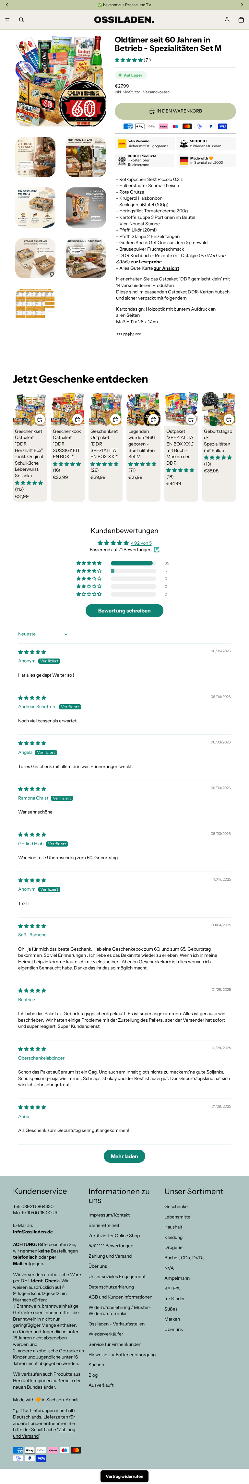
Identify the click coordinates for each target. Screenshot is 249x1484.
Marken (172, 1319)
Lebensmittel (177, 1216)
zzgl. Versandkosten (152, 91)
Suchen (96, 1365)
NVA (169, 1268)
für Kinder (174, 1298)
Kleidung (173, 1237)
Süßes (171, 1309)
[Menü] (7, 19)
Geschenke (176, 1206)
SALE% (172, 1288)
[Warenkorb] (241, 20)
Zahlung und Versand (110, 1256)
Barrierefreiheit (104, 1225)
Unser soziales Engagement (117, 1276)
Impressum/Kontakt (109, 1215)
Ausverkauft (101, 1385)
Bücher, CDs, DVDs (184, 1258)
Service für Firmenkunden (115, 1344)
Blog (93, 1375)
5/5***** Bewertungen (111, 1246)
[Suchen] (21, 20)
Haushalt (173, 1227)
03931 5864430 (37, 1206)
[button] (129, 60)
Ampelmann (177, 1278)
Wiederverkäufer (106, 1334)
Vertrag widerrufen (124, 1476)
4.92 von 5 (141, 543)
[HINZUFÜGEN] (40, 419)
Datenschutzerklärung (111, 1286)
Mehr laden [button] (124, 1156)
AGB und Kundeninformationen (120, 1297)
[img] (32, 652)
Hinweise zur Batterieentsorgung (122, 1354)
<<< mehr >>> (128, 334)
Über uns (98, 1266)
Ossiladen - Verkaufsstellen (117, 1324)
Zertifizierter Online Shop (114, 1235)
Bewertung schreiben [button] (124, 610)
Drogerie (173, 1247)
